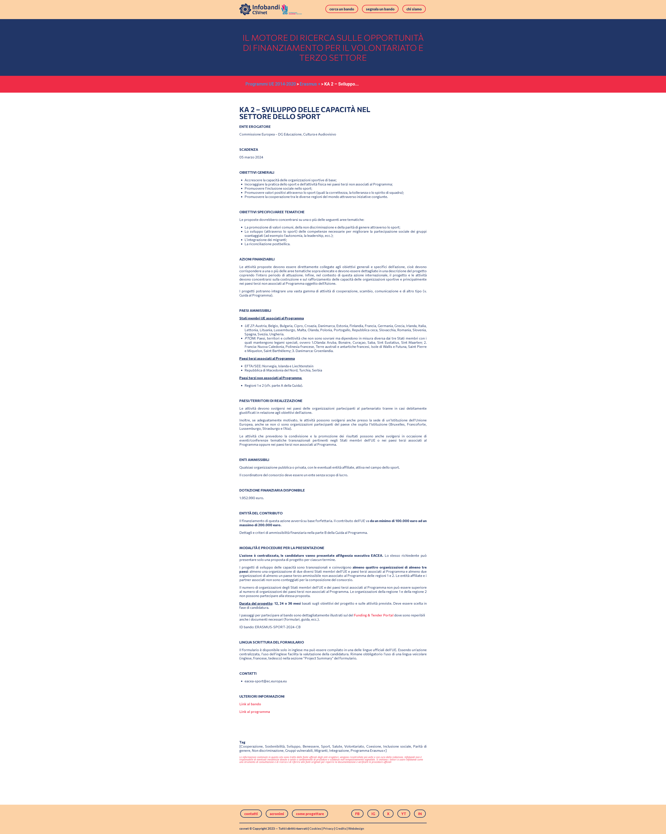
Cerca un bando (341, 9)
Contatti (251, 813)
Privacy (328, 828)
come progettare (310, 813)
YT (403, 813)
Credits (341, 828)
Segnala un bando (380, 9)
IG (373, 813)
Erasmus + (310, 84)
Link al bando (250, 704)
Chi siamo (414, 9)
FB (357, 813)
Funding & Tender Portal (374, 615)
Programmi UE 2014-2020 (270, 84)
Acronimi (277, 813)
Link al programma (254, 711)
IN (420, 813)
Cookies (315, 828)
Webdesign (356, 828)
